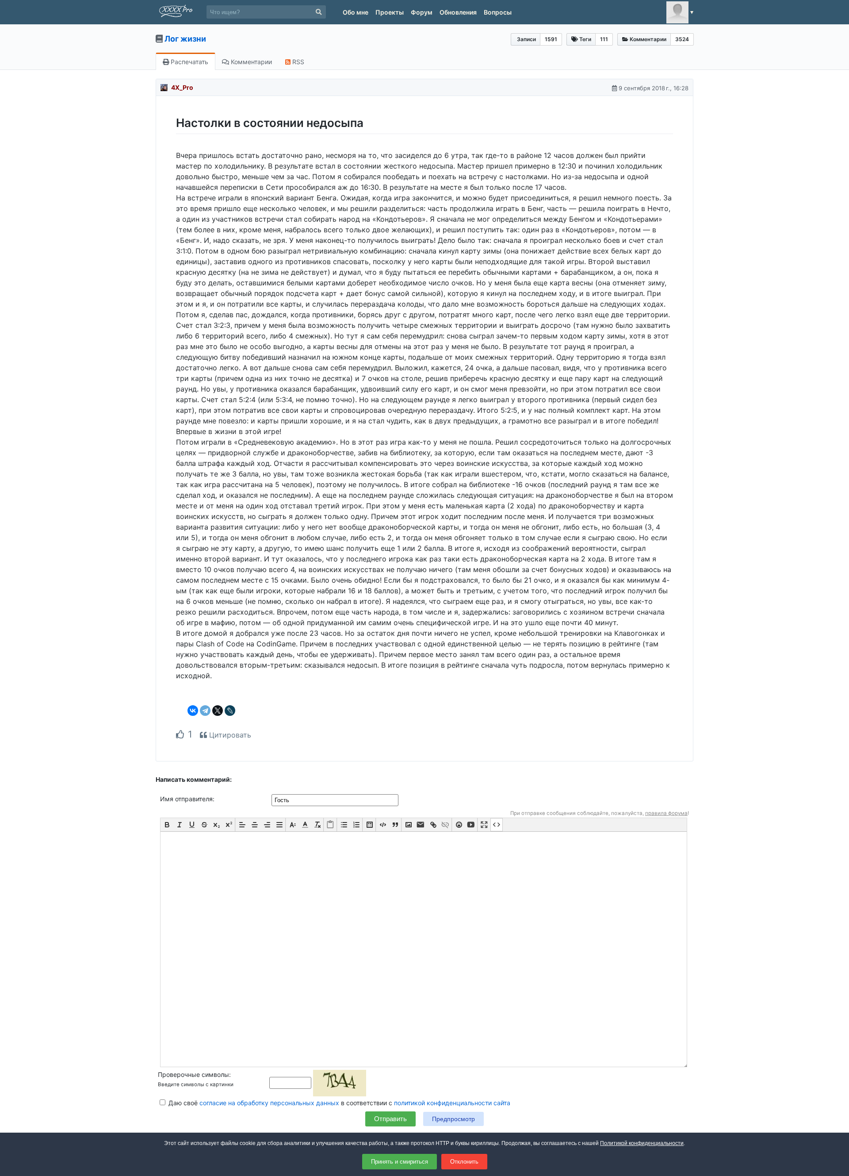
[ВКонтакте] (192, 710)
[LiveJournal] (230, 710)
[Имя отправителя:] (336, 799)
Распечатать (188, 61)
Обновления (458, 12)
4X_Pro (182, 87)
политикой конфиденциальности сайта (452, 1103)
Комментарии (250, 61)
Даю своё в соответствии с (338, 1103)
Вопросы (498, 12)
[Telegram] (205, 710)
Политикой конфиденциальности (642, 1143)
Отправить (390, 1118)
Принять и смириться (399, 1161)
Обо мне (355, 12)
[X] (217, 710)
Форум (421, 12)
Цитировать (229, 734)
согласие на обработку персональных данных (269, 1103)
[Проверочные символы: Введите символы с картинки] (317, 1082)
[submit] (318, 12)
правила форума (666, 813)
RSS (297, 61)
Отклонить (464, 1161)
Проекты (389, 12)
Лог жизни (185, 38)
